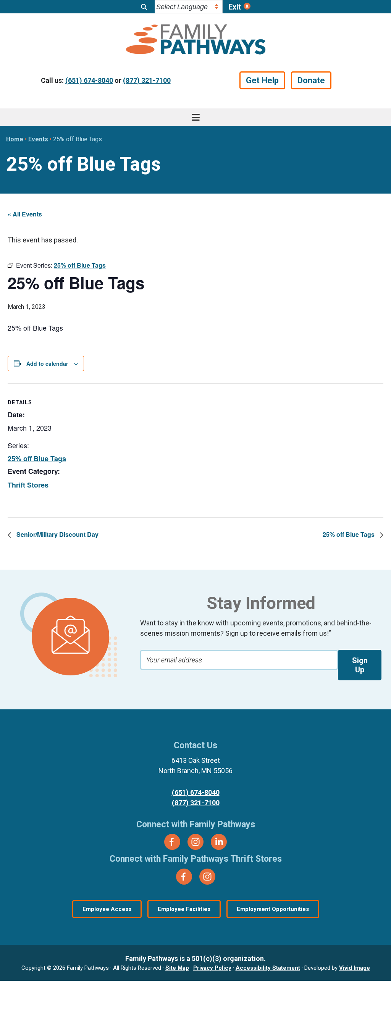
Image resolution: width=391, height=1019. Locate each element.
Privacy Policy (212, 967)
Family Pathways (195, 40)
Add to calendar (47, 363)
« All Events (25, 214)
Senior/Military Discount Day (57, 534)
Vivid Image (354, 967)
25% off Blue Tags (37, 458)
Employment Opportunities (273, 909)
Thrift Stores (28, 485)
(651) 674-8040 (89, 80)
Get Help (262, 80)
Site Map (177, 967)
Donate (311, 80)
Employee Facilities (184, 909)
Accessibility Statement (268, 967)
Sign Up (360, 665)
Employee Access (106, 909)
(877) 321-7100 (147, 80)
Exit (234, 6)
